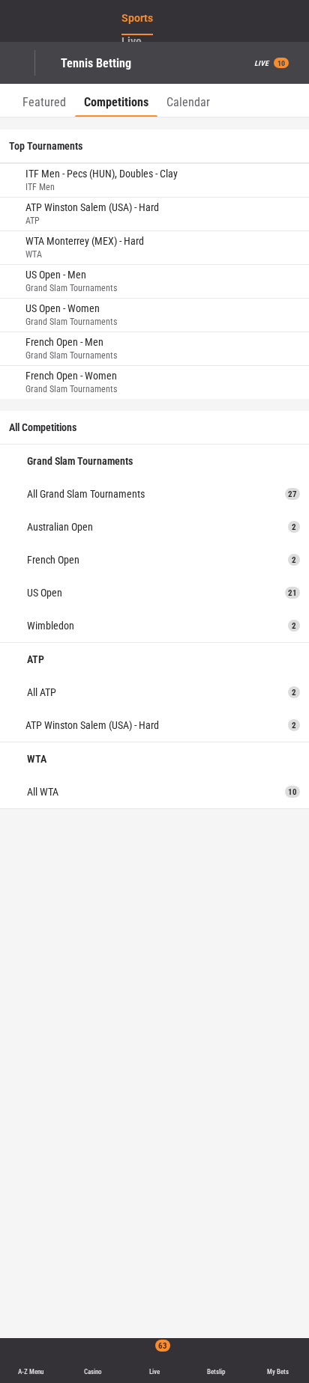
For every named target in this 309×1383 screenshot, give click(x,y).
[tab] (44, 100)
